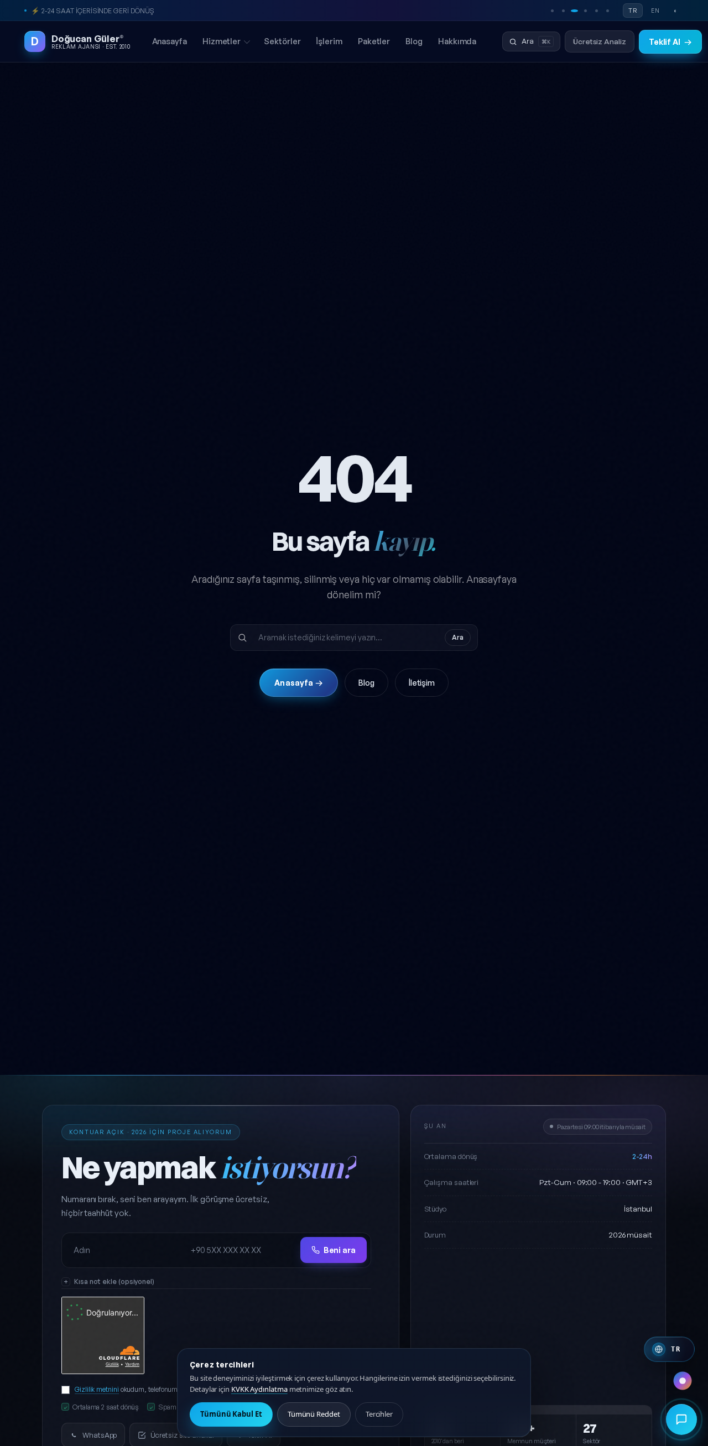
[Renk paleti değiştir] (682, 1381)
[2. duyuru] (563, 10)
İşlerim (329, 41)
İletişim (422, 682)
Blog (414, 41)
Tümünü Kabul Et (231, 1414)
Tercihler (379, 1414)
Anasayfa (169, 41)
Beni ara (340, 1250)
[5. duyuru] (596, 10)
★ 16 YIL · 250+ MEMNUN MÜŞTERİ (86, 10)
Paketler (374, 41)
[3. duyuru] (574, 10)
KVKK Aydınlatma (259, 1389)
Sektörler (282, 41)
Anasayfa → (298, 682)
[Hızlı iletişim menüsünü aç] (681, 1419)
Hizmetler (221, 41)
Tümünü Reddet (314, 1414)
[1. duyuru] (552, 10)
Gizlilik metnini (97, 1389)
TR (632, 10)
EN (655, 10)
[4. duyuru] (585, 10)
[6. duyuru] (607, 10)
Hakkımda (457, 41)
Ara (458, 637)
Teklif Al (670, 41)
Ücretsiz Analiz (599, 41)
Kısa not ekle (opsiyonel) (114, 1281)
